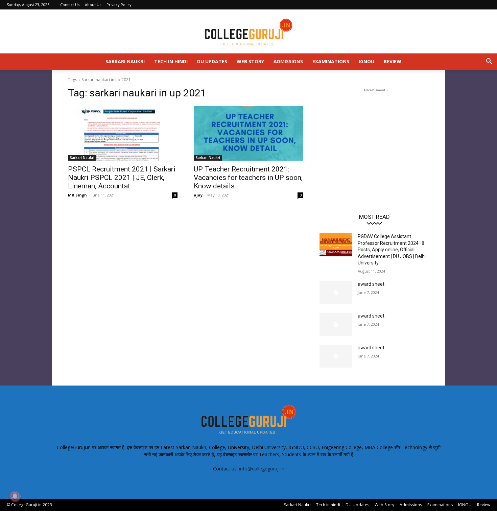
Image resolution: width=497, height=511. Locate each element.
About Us (93, 4)
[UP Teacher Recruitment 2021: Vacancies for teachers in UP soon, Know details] (248, 133)
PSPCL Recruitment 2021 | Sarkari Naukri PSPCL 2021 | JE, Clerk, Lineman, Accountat (121, 177)
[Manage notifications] (14, 496)
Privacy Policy (119, 4)
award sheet (371, 284)
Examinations (330, 61)
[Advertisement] (374, 136)
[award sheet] (336, 292)
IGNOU (366, 61)
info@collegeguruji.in (261, 468)
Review (392, 61)
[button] (489, 62)
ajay (198, 195)
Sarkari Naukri (125, 61)
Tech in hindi (171, 61)
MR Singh (77, 195)
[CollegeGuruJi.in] (248, 32)
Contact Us (69, 4)
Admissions (288, 61)
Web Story (250, 61)
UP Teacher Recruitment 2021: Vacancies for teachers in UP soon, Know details (248, 177)
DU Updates (212, 61)
